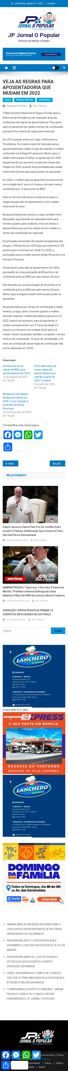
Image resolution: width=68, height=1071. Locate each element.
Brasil (8, 99)
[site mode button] (55, 68)
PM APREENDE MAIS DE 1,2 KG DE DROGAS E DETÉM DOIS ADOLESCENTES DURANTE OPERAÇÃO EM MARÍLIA (32, 961)
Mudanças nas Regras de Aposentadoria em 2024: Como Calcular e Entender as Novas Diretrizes (15, 401)
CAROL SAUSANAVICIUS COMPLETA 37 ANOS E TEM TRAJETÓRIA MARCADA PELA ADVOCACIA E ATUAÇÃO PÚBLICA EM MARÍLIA (36, 978)
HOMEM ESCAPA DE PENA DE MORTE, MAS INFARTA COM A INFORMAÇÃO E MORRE (13, 463)
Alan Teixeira (39, 105)
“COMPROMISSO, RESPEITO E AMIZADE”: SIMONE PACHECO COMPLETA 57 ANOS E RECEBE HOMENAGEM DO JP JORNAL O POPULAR (35, 994)
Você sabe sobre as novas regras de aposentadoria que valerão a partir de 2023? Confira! (45, 373)
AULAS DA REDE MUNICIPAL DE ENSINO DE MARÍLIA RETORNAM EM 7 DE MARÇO (59, 463)
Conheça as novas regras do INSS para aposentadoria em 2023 (17, 370)
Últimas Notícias (24, 99)
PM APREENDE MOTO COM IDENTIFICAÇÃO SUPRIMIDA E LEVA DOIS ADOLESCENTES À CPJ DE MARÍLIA (36, 945)
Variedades (44, 99)
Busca (58, 630)
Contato (51, 3)
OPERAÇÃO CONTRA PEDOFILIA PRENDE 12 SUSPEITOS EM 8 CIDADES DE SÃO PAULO (28, 612)
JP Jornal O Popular (34, 35)
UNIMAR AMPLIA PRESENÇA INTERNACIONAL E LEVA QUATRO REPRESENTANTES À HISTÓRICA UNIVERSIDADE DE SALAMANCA (34, 929)
